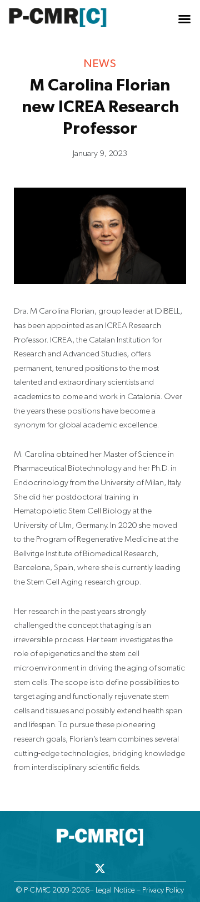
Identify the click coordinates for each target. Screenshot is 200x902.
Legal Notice (115, 889)
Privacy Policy (163, 889)
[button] (184, 19)
